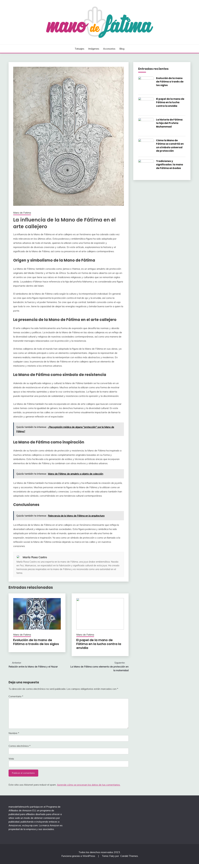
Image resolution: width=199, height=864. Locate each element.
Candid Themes (129, 855)
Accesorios (109, 48)
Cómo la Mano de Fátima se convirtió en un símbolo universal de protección (170, 146)
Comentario (16, 696)
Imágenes (93, 48)
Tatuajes (79, 48)
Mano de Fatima (22, 212)
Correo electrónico (19, 745)
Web (11, 758)
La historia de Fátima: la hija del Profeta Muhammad (169, 123)
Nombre (14, 733)
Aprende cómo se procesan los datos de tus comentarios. (88, 784)
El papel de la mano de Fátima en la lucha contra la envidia (98, 644)
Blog (121, 48)
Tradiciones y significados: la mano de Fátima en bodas (169, 164)
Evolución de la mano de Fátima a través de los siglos (36, 642)
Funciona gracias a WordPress (78, 855)
